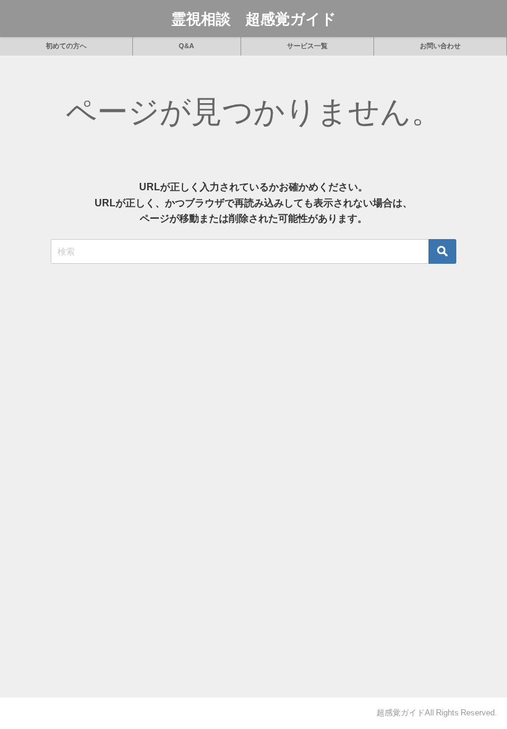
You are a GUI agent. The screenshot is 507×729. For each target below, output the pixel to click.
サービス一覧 (307, 45)
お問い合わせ (440, 45)
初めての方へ (66, 45)
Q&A (186, 45)
